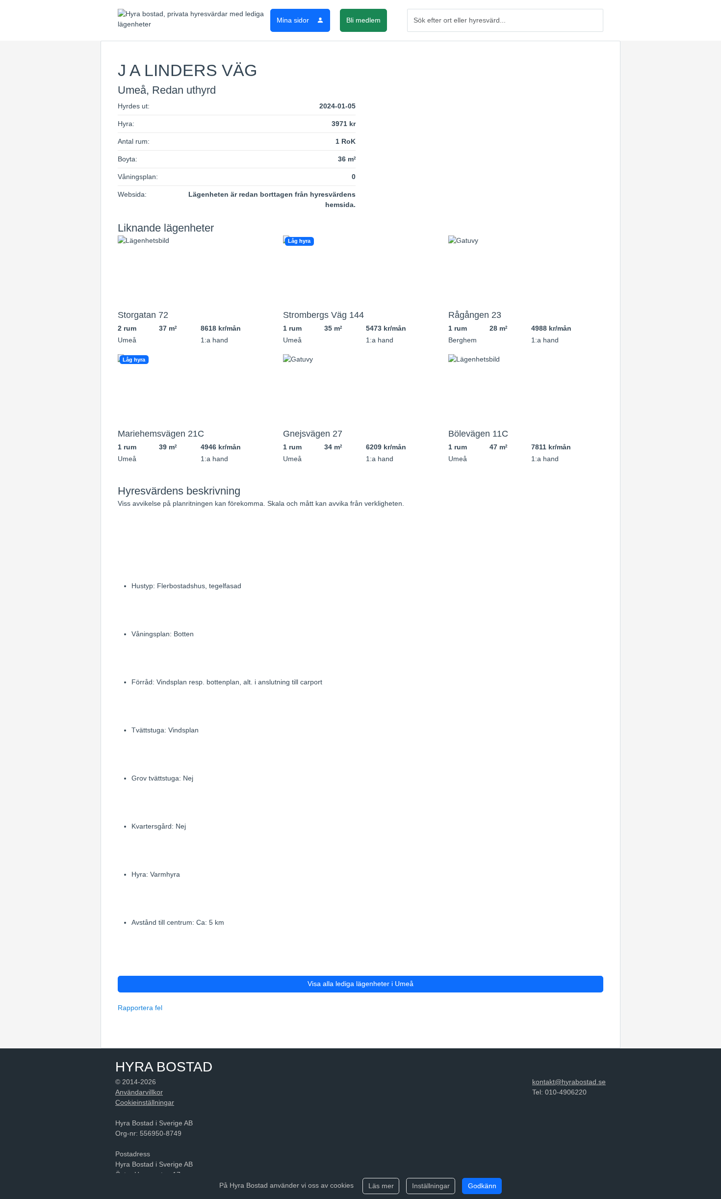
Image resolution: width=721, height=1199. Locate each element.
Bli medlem (363, 20)
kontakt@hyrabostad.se (569, 1082)
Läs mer (381, 1186)
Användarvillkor (139, 1092)
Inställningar (431, 1186)
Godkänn (482, 1186)
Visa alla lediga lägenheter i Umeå (360, 984)
